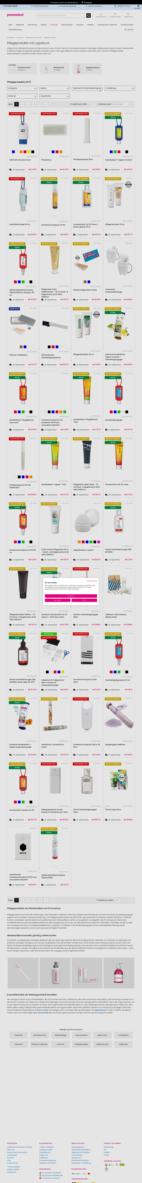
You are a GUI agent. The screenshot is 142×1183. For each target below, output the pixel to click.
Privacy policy (92, 581)
